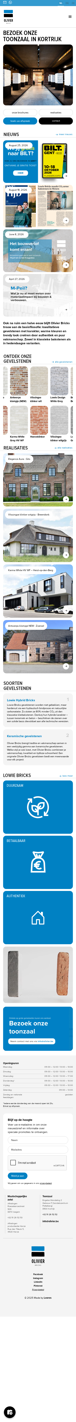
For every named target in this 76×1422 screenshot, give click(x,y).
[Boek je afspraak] (10, 1412)
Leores (47, 1297)
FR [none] (73, 3)
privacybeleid (46, 1183)
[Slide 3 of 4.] (38, 1029)
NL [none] (60, 3)
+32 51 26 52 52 (49, 1214)
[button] (64, 16)
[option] (67, 3)
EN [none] (67, 3)
